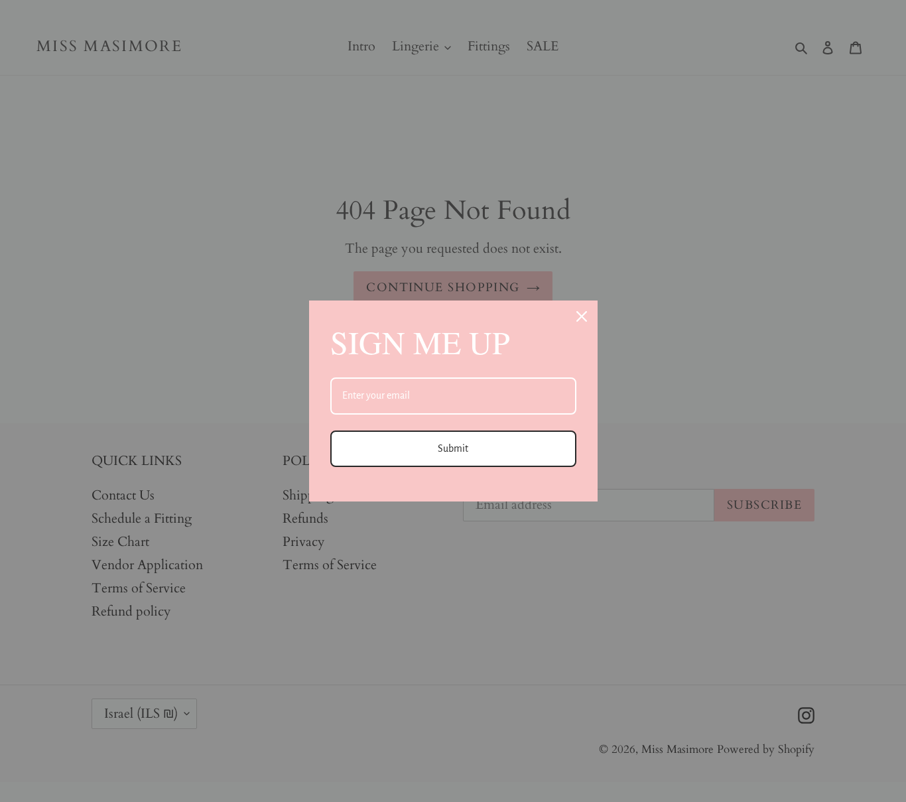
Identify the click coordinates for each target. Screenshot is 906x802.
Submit (453, 448)
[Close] (582, 316)
